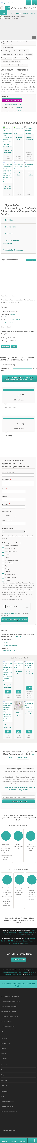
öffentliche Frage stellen (19, 801)
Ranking (3, 1048)
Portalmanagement (7, 1106)
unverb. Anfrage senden (13, 100)
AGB (2, 1096)
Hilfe (2, 1032)
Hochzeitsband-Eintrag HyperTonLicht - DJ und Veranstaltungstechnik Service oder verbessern (7, 896)
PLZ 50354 (13, 314)
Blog (2, 1075)
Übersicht (3, 13)
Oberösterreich (12, 932)
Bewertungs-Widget (8, 1026)
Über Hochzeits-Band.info (9, 1006)
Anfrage (33, 13)
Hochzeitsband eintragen (8, 1011)
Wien (32, 930)
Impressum (4, 1091)
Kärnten (32, 932)
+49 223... (11, 107)
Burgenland (19, 935)
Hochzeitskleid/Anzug (11, 560)
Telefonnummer (7, 521)
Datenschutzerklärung (10, 613)
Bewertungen (26, 13)
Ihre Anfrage (6, 479)
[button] (18, 27)
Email (4, 489)
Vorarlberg (29, 935)
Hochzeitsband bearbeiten (9, 1111)
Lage (11, 13)
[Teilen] (30, 1140)
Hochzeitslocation (10, 548)
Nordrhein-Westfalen (16, 320)
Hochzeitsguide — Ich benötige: (12, 543)
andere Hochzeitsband (11, 545)
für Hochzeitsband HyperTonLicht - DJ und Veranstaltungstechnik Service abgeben (6, 851)
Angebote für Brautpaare (13, 250)
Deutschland (9, 323)
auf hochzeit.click (19, 959)
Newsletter (4, 1085)
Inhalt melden (23, 757)
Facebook (4, 1065)
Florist (7, 557)
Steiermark (7, 935)
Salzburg (4, 932)
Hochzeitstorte (9, 563)
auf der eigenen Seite (19, 891)
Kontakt (14, 346)
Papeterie (8, 566)
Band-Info (9, 220)
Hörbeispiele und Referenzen (11, 241)
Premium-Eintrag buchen (10, 1016)
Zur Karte (5, 642)
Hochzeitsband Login (9, 1130)
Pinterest (3, 1070)
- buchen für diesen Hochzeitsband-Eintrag (31, 893)
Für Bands (4, 1038)
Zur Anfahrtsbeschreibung (10, 645)
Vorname (5, 496)
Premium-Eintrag (33, 124)
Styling (7, 569)
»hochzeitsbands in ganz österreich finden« (18, 985)
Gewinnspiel (4, 1080)
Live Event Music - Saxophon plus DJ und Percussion (8, 187)
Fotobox (7, 580)
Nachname (5, 504)
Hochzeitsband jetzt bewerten (19, 379)
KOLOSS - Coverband (29, 138)
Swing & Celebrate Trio (8, 151)
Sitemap (3, 1053)
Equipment (9, 234)
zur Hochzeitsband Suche (2, 8)
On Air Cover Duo (18, 174)
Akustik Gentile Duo (29, 174)
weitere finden (19, 846)
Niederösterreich (24, 932)
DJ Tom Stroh (18, 714)
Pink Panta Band (18, 138)
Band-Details (10, 227)
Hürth (7, 317)
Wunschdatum (6, 511)
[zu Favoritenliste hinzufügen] (2, 17)
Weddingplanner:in (10, 577)
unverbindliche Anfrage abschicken (14, 620)
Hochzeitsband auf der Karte (12, 104)
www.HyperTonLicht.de (18, 111)
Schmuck (7, 571)
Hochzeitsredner (10, 574)
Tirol (13, 935)
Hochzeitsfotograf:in (11, 551)
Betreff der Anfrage (8, 472)
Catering (7, 554)
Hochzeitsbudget (7, 528)
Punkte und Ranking (7, 1021)
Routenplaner (32, 260)
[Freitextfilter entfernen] (28, 3)
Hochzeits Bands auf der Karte (10, 996)
